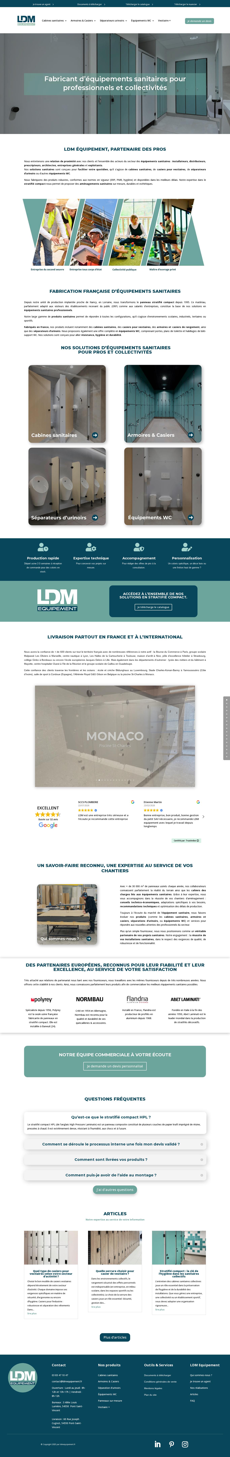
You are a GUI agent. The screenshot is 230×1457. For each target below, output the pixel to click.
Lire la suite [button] (150, 831)
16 (226, 756)
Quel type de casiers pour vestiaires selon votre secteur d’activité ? (51, 1273)
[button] (203, 816)
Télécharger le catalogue (138, 4)
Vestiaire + (164, 20)
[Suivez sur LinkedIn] (157, 1444)
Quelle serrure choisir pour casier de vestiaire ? (115, 1272)
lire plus (32, 1313)
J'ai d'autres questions (115, 1189)
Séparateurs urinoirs (112, 20)
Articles (194, 1394)
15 (226, 753)
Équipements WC (141, 20)
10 (122, 780)
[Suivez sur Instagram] (185, 1444)
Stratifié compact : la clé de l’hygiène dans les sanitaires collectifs (179, 1273)
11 (125, 780)
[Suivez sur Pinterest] (172, 1444)
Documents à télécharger (89, 4)
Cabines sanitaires (53, 20)
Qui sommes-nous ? (201, 1375)
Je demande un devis (199, 21)
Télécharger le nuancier (185, 4)
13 (130, 780)
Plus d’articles (115, 1337)
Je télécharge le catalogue (153, 607)
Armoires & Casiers (82, 20)
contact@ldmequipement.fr (67, 1381)
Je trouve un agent (41, 4)
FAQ (192, 1400)
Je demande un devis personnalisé (115, 1066)
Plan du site (150, 1394)
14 (133, 780)
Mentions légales (153, 1388)
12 (127, 780)
